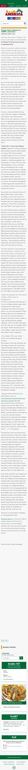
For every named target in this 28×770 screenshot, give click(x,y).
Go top (13, 767)
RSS (19, 18)
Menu (4, 6)
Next (7, 640)
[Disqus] (14, 575)
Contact (11, 6)
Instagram (16, 18)
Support (24, 6)
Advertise (18, 6)
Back (3, 640)
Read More (6, 729)
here (20, 544)
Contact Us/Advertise (8, 762)
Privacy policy (20, 764)
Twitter (11, 18)
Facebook (8, 18)
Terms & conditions (9, 764)
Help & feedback (21, 762)
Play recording (8, 679)
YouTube (14, 18)
